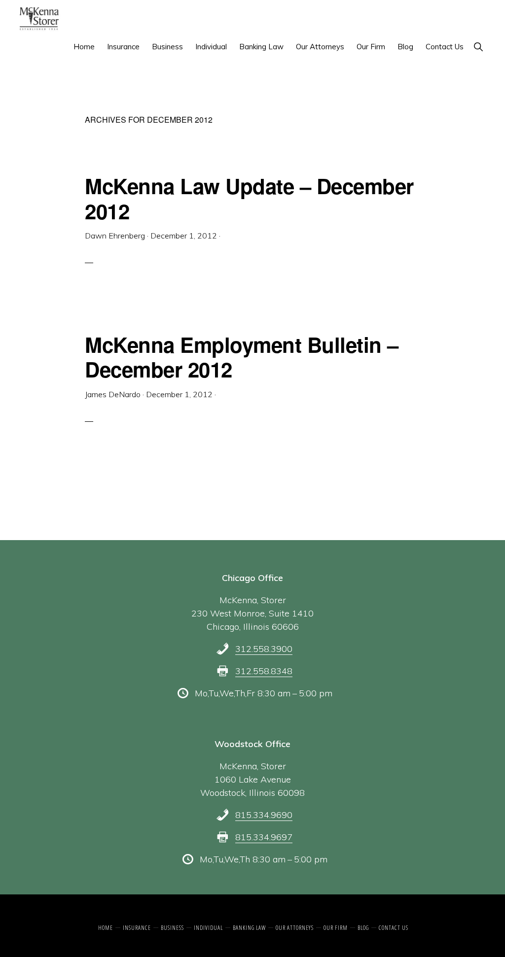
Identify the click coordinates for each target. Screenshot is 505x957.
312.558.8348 (263, 671)
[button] (478, 46)
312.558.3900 (263, 648)
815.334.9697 (263, 837)
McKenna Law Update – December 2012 (249, 198)
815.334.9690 (263, 814)
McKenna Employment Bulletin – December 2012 (241, 357)
